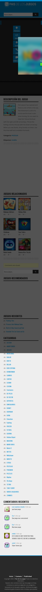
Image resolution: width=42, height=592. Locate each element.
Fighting (9, 422)
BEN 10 (9, 361)
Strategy (9, 481)
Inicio (11, 576)
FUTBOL (9, 430)
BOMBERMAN (11, 371)
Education (10, 419)
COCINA (9, 386)
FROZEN (9, 426)
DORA (8, 415)
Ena (13, 516)
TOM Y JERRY (11, 488)
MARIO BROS (10, 444)
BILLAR (9, 364)
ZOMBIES (9, 495)
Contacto (19, 576)
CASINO (9, 382)
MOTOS (9, 451)
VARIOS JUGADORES (13, 491)
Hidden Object (11, 437)
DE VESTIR (10, 397)
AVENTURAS (10, 353)
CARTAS (9, 379)
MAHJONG (10, 441)
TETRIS (9, 484)
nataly (13, 534)
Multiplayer (10, 455)
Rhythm (9, 477)
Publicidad (28, 576)
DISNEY (9, 408)
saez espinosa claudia (18, 507)
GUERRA (9, 433)
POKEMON (10, 470)
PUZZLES (9, 473)
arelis (13, 543)
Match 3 (9, 448)
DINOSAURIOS (11, 404)
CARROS (9, 375)
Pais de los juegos (20, 579)
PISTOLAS (10, 466)
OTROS (9, 462)
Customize (10, 390)
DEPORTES (10, 401)
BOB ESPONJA (11, 368)
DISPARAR (10, 411)
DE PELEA (9, 393)
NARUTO (9, 459)
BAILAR (9, 357)
